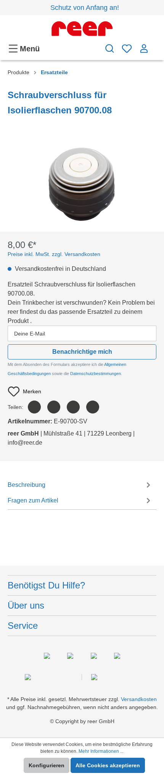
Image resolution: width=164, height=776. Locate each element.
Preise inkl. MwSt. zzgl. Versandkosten (54, 254)
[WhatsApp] (93, 407)
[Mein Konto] (144, 48)
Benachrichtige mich (82, 351)
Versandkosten (139, 699)
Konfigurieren (46, 765)
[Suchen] (109, 48)
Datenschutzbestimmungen (95, 373)
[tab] (80, 484)
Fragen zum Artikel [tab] (33, 500)
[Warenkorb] (154, 45)
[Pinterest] (73, 407)
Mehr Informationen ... (101, 751)
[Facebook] (34, 407)
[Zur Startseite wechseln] (82, 28)
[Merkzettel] (126, 48)
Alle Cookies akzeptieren (108, 765)
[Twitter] (54, 407)
